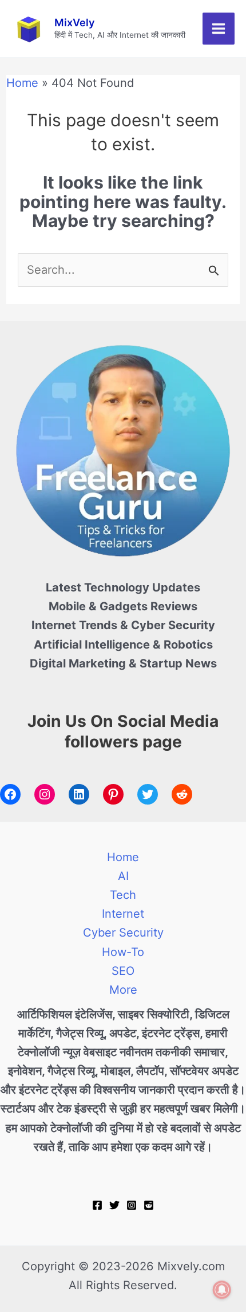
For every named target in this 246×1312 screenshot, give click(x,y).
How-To (123, 952)
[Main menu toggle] (219, 29)
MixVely (74, 22)
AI (123, 876)
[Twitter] (114, 1205)
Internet (123, 914)
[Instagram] (131, 1205)
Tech (123, 895)
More (123, 990)
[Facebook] (97, 1205)
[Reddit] (149, 1205)
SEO (123, 971)
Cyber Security (123, 932)
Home (123, 857)
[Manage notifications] (222, 1290)
